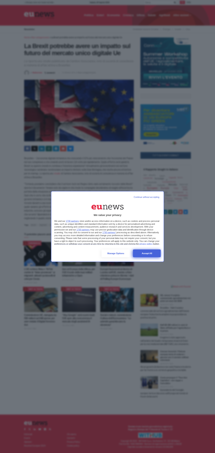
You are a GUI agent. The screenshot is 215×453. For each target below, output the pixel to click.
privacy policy (146, 244)
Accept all (147, 253)
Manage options (115, 253)
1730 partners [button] (72, 221)
